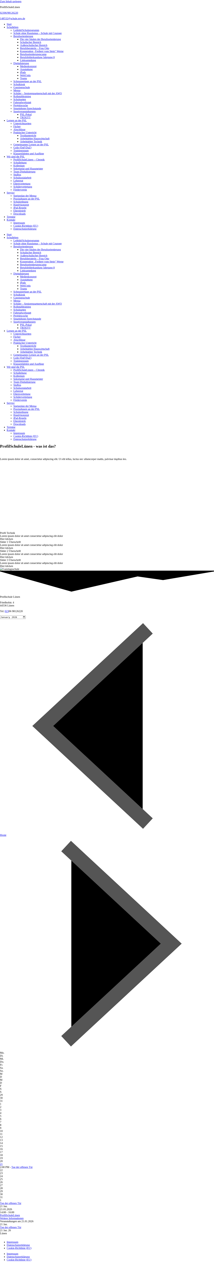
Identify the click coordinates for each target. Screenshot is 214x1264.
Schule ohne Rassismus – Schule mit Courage (37, 33)
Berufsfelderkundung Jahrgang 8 (37, 57)
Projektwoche (20, 105)
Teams (23, 78)
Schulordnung (20, 201)
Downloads (19, 213)
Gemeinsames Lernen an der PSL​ (31, 144)
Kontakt (11, 219)
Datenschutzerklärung (24, 228)
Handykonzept (21, 204)
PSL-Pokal (26, 114)
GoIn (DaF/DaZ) (22, 147)
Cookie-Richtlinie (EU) (25, 225)
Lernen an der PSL (17, 120)
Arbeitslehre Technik (31, 141)
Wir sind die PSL (16, 156)
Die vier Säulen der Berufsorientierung (40, 39)
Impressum (19, 222)
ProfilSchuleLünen (10, 1215)
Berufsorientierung (23, 36)
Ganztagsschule (21, 87)
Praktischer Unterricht (24, 132)
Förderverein (20, 189)
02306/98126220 (9, 12)
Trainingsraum (21, 150)
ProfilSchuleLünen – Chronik (29, 159)
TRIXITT (25, 117)
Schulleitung (20, 162)
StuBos (17, 174)
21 (1, 1164)
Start (9, 24)
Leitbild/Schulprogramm (26, 30)
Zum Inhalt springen (10, 1)
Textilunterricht (28, 135)
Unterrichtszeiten (22, 123)
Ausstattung (26, 69)
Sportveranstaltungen (24, 111)
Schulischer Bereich (30, 42)
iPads (23, 72)
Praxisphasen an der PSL (26, 198)
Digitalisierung (21, 63)
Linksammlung (28, 60)
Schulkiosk (19, 84)
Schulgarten (19, 99)
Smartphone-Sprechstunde (27, 108)
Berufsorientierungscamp (33, 54)
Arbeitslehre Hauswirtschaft (34, 138)
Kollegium (19, 165)
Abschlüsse (19, 129)
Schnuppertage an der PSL (27, 81)
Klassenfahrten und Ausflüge (28, 153)
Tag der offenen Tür (22, 1167)
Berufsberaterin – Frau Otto (34, 48)
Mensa (16, 90)
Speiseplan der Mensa (24, 195)
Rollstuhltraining (22, 96)
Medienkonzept (28, 66)
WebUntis (25, 75)
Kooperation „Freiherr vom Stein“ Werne (42, 51)
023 (7, 611)
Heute (3, 835)
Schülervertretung (22, 186)
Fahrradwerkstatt (22, 102)
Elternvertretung (21, 183)
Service (11, 192)
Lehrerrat (18, 180)
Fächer (17, 126)
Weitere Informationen (12, 1218)
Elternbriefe (19, 210)
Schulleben (12, 27)
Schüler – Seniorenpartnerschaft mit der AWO (37, 93)
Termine (11, 216)
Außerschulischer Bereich (33, 45)
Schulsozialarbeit (22, 177)
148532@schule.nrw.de (12, 18)
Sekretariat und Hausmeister (28, 168)
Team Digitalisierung (24, 171)
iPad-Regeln (19, 207)
